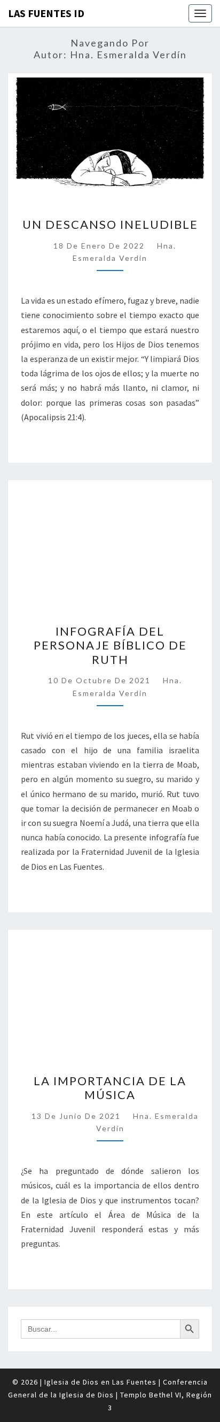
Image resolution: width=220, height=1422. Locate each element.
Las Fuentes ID (46, 13)
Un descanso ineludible (110, 224)
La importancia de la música (110, 1087)
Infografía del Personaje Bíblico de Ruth (110, 645)
